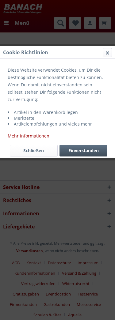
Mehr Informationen (28, 136)
